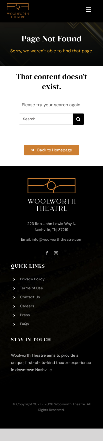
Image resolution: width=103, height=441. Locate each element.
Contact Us (30, 297)
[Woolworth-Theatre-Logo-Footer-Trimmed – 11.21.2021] (51, 180)
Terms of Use (31, 288)
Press (25, 315)
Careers (27, 306)
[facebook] (47, 253)
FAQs (24, 324)
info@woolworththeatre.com (57, 239)
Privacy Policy (32, 279)
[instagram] (56, 253)
